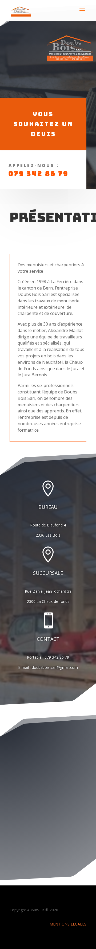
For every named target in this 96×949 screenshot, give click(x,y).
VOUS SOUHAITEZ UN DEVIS (43, 124)
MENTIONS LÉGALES (68, 924)
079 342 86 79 (39, 174)
